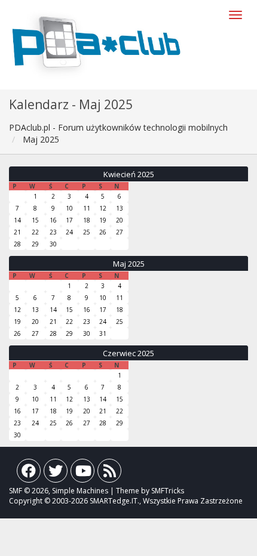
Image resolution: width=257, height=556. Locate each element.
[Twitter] (56, 473)
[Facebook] (29, 473)
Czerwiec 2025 (128, 353)
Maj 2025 (129, 263)
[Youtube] (82, 473)
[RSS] (109, 473)
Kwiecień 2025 (128, 174)
